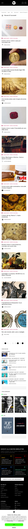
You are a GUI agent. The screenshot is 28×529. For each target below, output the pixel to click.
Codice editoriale (4, 490)
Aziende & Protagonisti (23, 12)
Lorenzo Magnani (7, 219)
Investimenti (22, 358)
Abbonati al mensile (4, 497)
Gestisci (14, 527)
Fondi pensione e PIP (15, 358)
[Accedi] (23, 3)
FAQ (1, 491)
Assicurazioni (16, 12)
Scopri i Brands (18, 495)
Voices (16, 488)
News (16, 486)
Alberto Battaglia (12, 369)
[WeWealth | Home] (14, 3)
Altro (12, 12)
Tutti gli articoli (3, 12)
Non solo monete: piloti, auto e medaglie (13, 332)
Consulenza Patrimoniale (6, 358)
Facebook (18, 505)
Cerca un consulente (19, 491)
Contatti (2, 488)
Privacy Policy (10, 520)
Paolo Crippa (6, 334)
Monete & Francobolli (14, 38)
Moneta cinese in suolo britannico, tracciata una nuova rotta (11, 245)
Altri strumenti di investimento (8, 372)
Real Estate (9, 365)
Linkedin (18, 509)
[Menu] (2, 2)
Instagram (18, 503)
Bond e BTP (16, 372)
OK (14, 524)
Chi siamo (3, 486)
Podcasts (16, 490)
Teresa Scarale (7, 44)
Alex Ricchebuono (7, 161)
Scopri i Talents (18, 493)
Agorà (9, 12)
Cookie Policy (21, 520)
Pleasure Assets (6, 38)
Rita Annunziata (7, 190)
